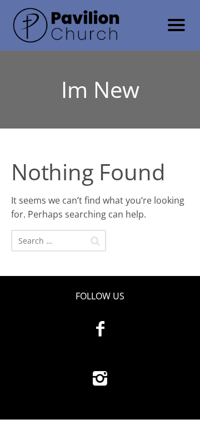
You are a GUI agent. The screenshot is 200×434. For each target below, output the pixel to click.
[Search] (95, 241)
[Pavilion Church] (82, 25)
